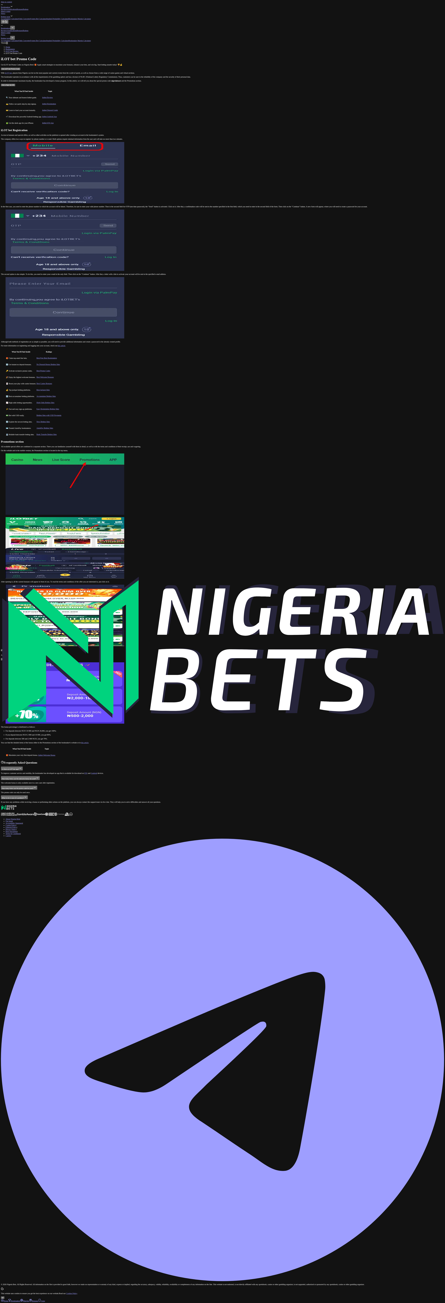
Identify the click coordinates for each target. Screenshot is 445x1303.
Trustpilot (4, 812)
